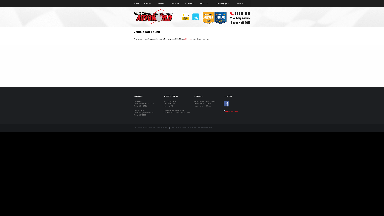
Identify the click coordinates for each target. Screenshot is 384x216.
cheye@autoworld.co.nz (146, 104)
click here (187, 39)
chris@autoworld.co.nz (146, 113)
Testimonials (189, 3)
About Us (175, 3)
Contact (204, 3)
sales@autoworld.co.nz (176, 111)
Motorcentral (176, 128)
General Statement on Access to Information (197, 128)
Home (136, 3)
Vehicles (148, 3)
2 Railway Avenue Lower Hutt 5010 (240, 20)
